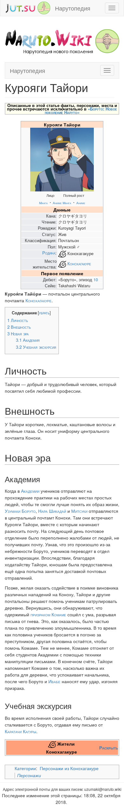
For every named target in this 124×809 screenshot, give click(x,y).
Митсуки (79, 511)
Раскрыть (108, 747)
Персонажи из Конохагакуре (69, 768)
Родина (48, 253)
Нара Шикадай (52, 511)
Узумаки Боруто (20, 511)
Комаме (59, 614)
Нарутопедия (72, 8)
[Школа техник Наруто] (27, 7)
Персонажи (29, 775)
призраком (40, 614)
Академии (30, 491)
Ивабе (54, 681)
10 (95, 280)
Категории (25, 768)
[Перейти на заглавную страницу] (62, 41)
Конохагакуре (79, 263)
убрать (44, 313)
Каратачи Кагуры (20, 731)
